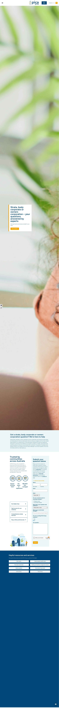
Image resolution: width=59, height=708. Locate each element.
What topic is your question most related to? (40, 505)
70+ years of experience (19, 486)
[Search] (57, 3)
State (34, 493)
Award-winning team (12, 485)
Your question (36, 522)
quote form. (38, 469)
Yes (34, 519)
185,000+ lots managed (25, 485)
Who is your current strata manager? (38, 510)
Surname (42, 486)
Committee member (38, 502)
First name (35, 486)
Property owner (37, 501)
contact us (44, 476)
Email (34, 488)
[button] (2, 3)
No (34, 520)
